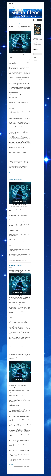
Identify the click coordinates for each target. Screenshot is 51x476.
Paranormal (11, 346)
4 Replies (10, 352)
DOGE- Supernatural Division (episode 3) (16, 351)
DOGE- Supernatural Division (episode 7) (16, 23)
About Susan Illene (13, 5)
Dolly (15, 7)
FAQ (18, 7)
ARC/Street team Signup (20, 5)
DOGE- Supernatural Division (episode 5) (16, 265)
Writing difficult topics (35, 38)
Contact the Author (33, 5)
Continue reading (11, 172)
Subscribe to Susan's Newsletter (36, 57)
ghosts (9, 346)
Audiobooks (25, 5)
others (15, 27)
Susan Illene (11, 3)
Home (9, 5)
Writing (22, 260)
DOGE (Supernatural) (11, 7)
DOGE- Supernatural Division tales (17, 260)
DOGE (25, 260)
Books (29, 5)
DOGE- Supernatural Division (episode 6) (16, 179)
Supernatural (10, 261)
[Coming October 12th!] (37, 29)
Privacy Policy (21, 7)
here (28, 272)
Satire (27, 260)
